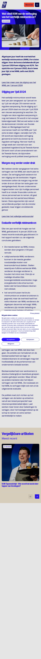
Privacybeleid (34, 313)
